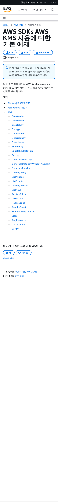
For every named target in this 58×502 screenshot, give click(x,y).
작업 (9, 111)
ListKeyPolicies (20, 185)
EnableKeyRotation (22, 150)
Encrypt (16, 155)
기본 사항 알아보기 (17, 107)
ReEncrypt (17, 198)
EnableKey (17, 146)
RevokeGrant (19, 207)
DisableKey (18, 142)
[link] (34, 24)
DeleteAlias (18, 133)
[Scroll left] (16, 9)
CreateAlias (18, 116)
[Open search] (52, 10)
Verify (15, 228)
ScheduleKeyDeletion (23, 211)
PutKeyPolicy (19, 194)
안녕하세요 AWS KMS (18, 103)
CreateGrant (19, 120)
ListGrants (17, 181)
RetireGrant (18, 202)
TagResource (19, 220)
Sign (14, 215)
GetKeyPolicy (19, 172)
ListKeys (16, 189)
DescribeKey (18, 137)
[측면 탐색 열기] (4, 17)
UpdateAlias (18, 224)
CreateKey (17, 124)
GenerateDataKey (22, 159)
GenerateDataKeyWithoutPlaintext (31, 163)
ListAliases (18, 176)
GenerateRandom (21, 168)
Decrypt (16, 129)
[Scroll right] (45, 9)
